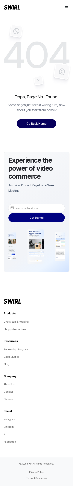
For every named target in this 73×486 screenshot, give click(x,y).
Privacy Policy (36, 472)
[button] (66, 7)
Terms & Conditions (36, 478)
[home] (18, 7)
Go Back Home (36, 123)
